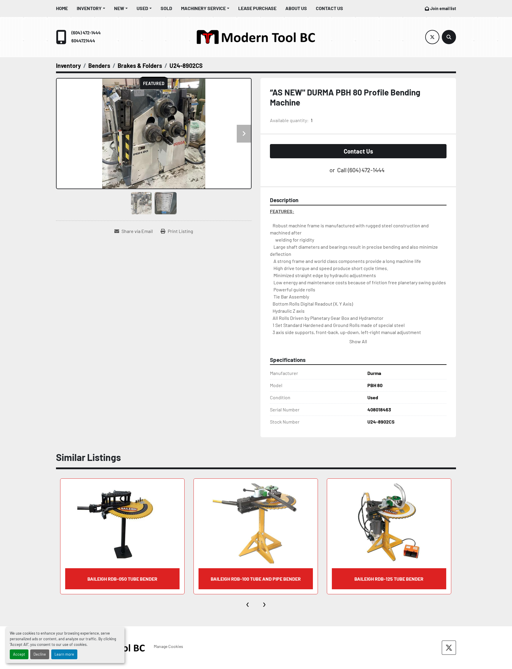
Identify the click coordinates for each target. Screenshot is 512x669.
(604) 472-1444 (86, 32)
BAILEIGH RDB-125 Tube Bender (388, 579)
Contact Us (329, 8)
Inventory (89, 8)
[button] (91, 8)
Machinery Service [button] (203, 8)
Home (62, 8)
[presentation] (248, 603)
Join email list (443, 8)
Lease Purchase (257, 8)
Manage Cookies (168, 646)
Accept (19, 654)
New (119, 8)
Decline (39, 654)
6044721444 (83, 40)
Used (142, 8)
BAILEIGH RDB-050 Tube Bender (122, 579)
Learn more (64, 654)
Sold (166, 8)
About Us (296, 8)
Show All (358, 341)
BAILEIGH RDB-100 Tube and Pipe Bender (256, 579)
